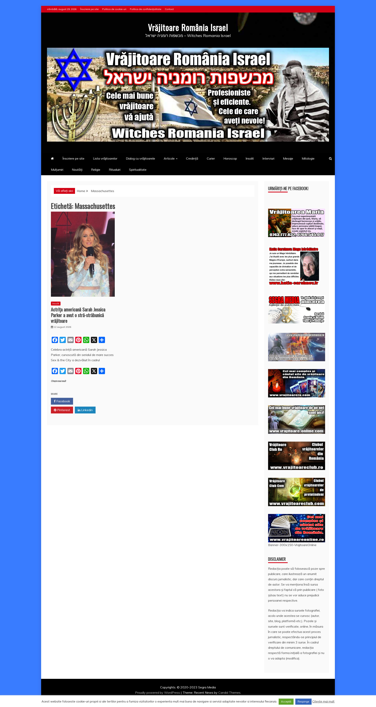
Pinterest (63, 410)
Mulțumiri (57, 170)
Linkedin (86, 410)
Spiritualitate (137, 170)
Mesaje (288, 158)
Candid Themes (229, 692)
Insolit (250, 158)
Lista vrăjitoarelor (105, 158)
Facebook (63, 401)
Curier (211, 158)
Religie (95, 170)
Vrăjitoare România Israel (188, 27)
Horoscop (230, 158)
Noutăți (77, 170)
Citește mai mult (58, 381)
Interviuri (268, 158)
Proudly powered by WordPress (158, 692)
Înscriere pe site (89, 9)
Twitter (86, 401)
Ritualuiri (114, 170)
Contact (169, 9)
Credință (192, 158)
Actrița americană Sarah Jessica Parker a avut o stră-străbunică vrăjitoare (78, 315)
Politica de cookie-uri (114, 9)
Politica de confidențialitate (145, 9)
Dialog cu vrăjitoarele (140, 158)
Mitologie (308, 158)
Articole (169, 158)
